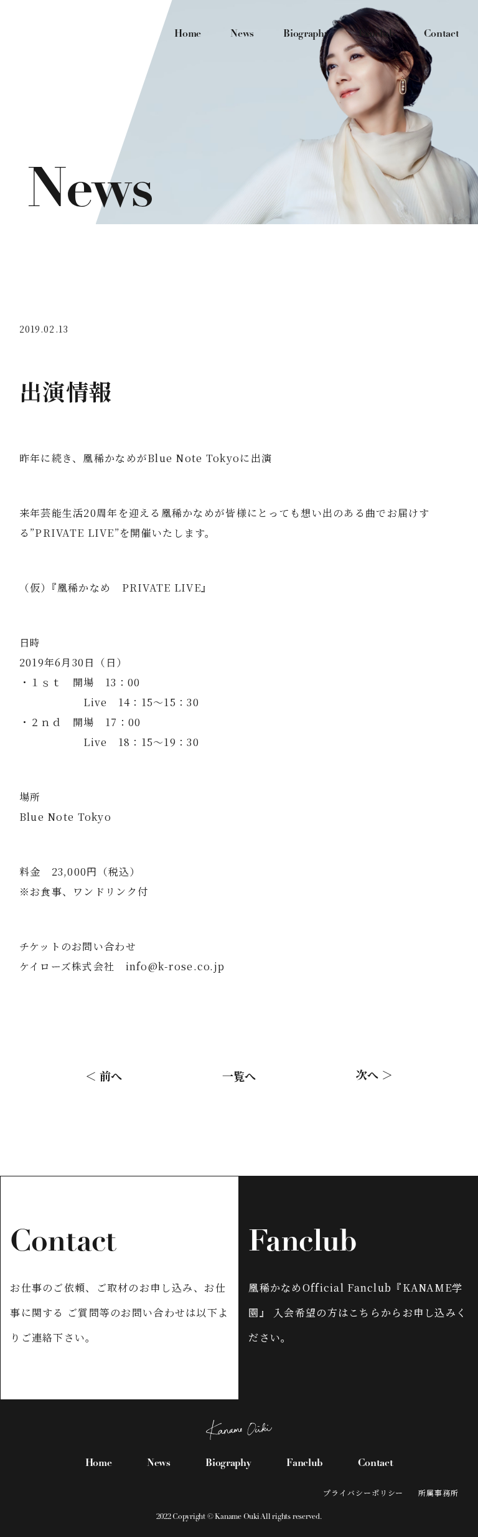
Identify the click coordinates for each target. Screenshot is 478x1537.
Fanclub (376, 34)
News (242, 34)
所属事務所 (438, 1492)
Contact (441, 34)
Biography (306, 34)
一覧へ (239, 1075)
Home (187, 34)
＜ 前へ (103, 1075)
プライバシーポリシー (363, 1492)
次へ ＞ (374, 1074)
